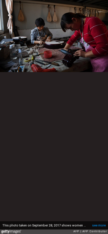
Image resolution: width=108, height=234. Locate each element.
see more (99, 225)
